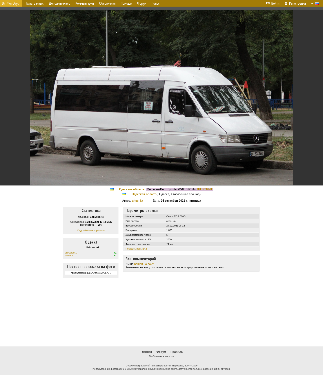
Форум (161, 351)
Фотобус (13, 3)
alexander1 (71, 252)
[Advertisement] (161, 312)
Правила (177, 351)
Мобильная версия (161, 356)
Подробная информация (91, 230)
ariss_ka (137, 200)
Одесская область (132, 189)
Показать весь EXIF (136, 248)
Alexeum (69, 255)
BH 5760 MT (204, 189)
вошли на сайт (143, 264)
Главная (146, 351)
